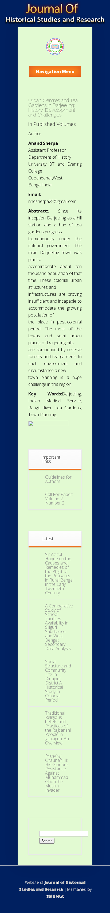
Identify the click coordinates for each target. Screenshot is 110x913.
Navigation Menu (55, 71)
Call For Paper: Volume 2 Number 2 (59, 498)
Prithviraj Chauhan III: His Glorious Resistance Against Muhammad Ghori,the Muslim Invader (57, 773)
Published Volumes (54, 124)
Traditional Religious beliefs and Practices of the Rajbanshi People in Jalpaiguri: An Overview (58, 728)
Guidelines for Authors (58, 479)
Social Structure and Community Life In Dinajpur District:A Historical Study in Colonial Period (58, 681)
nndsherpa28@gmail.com (52, 201)
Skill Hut (55, 896)
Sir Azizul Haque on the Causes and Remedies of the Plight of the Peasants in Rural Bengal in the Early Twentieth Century (59, 573)
